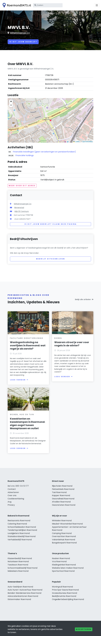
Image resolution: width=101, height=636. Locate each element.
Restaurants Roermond (19, 520)
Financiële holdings (24, 155)
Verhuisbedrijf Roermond (20, 539)
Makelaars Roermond (18, 571)
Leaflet (77, 141)
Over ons (12, 495)
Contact (12, 489)
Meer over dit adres (22, 186)
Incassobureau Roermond (64, 593)
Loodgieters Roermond (19, 533)
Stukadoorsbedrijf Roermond (21, 536)
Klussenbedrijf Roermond (20, 558)
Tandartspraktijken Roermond (22, 530)
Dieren (58, 338)
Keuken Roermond (61, 558)
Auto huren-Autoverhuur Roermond (25, 589)
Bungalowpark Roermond (64, 542)
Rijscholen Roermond (62, 485)
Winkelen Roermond (62, 520)
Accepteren (83, 629)
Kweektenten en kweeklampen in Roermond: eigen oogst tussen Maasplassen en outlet (27, 423)
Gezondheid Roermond (63, 498)
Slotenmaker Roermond (19, 599)
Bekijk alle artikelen (83, 299)
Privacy (11, 505)
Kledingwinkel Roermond (64, 564)
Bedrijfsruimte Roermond (64, 596)
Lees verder (18, 380)
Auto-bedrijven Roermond (20, 586)
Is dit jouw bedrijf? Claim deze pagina (50, 224)
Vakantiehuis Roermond (63, 539)
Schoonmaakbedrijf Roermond (22, 567)
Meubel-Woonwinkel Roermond (67, 523)
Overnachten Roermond (64, 536)
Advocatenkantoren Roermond (23, 596)
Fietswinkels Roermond (63, 489)
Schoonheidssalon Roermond (22, 527)
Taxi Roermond (59, 492)
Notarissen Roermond (18, 561)
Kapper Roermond (61, 495)
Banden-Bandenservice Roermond (24, 593)
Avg (9, 501)
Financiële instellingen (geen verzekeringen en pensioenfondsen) (44, 151)
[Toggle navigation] (97, 5)
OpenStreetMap (87, 141)
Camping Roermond (62, 533)
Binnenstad (19, 207)
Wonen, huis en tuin (22, 414)
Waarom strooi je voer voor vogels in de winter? (71, 344)
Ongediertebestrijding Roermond (68, 599)
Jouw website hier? (22, 219)
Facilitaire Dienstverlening (26, 338)
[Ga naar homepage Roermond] (16, 5)
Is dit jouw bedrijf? (23, 42)
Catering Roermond (17, 523)
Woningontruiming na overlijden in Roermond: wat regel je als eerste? (27, 345)
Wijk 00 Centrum (21, 211)
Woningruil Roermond (62, 586)
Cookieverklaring (16, 498)
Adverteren (13, 492)
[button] (50, 120)
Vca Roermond (59, 561)
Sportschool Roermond (63, 571)
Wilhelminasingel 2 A (20, 32)
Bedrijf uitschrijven (50, 259)
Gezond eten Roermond (63, 505)
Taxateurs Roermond (18, 564)
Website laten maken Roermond (68, 567)
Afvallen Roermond (61, 501)
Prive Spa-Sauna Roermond (65, 589)
